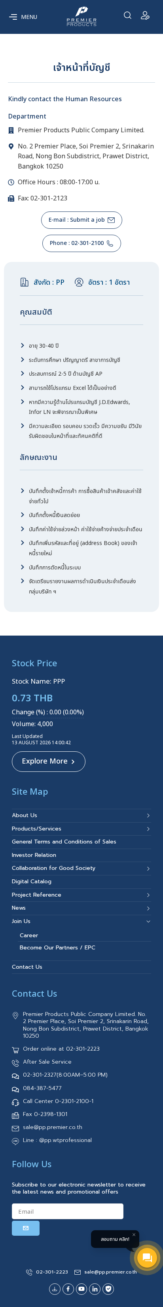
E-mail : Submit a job (77, 220)
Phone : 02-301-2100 (77, 243)
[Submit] (26, 1228)
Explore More (45, 761)
